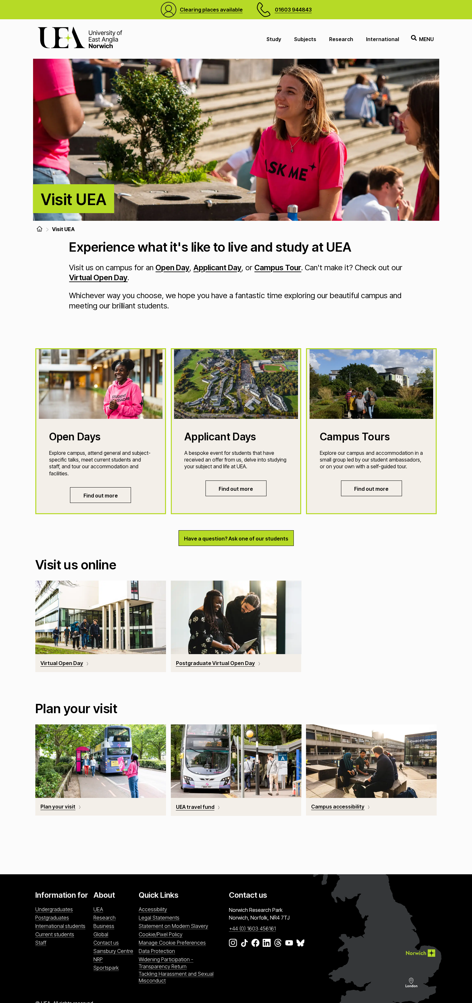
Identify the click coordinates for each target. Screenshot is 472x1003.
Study (274, 39)
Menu (426, 39)
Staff (40, 942)
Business (103, 926)
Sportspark (106, 967)
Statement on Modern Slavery (173, 926)
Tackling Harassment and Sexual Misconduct (176, 977)
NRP (98, 959)
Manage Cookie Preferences (172, 942)
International (382, 39)
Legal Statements (159, 917)
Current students (54, 934)
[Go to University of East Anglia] (80, 39)
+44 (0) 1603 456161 (252, 928)
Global (100, 934)
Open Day (172, 267)
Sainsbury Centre (113, 951)
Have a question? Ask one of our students (236, 538)
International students (60, 926)
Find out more (100, 495)
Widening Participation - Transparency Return (166, 962)
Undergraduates (54, 909)
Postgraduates (52, 917)
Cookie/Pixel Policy (160, 934)
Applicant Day (217, 267)
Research (341, 39)
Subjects (305, 39)
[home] (39, 229)
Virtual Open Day (98, 277)
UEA (98, 909)
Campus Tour (277, 267)
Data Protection (157, 951)
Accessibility (153, 909)
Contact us (106, 942)
